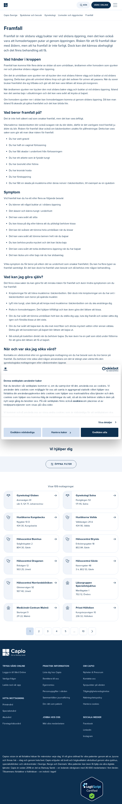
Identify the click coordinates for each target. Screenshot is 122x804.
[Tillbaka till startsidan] (6, 5)
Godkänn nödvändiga (22, 432)
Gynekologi (50, 15)
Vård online (101, 5)
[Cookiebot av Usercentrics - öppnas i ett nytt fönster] (104, 369)
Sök (85, 5)
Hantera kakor (59, 432)
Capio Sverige (10, 15)
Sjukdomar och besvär (31, 15)
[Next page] (92, 631)
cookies (77, 401)
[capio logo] (14, 652)
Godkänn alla (99, 432)
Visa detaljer (105, 422)
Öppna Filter (63, 464)
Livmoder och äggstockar (70, 15)
